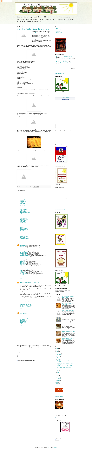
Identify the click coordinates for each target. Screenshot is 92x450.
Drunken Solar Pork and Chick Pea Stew (64, 368)
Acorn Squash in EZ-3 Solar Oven (68, 310)
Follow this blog (65, 99)
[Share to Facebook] (37, 187)
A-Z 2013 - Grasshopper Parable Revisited (64, 56)
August (58, 359)
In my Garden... (59, 33)
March (58, 377)
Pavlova (37, 32)
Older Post (49, 350)
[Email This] (33, 187)
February (59, 378)
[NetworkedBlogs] (65, 97)
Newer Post (19, 350)
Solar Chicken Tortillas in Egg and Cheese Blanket (33, 29)
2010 (57, 382)
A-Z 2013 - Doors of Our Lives (61, 61)
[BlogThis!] (34, 187)
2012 (57, 350)
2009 (57, 383)
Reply (21, 240)
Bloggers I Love (59, 32)
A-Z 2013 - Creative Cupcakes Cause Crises (64, 62)
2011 (57, 351)
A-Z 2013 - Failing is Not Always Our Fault (63, 58)
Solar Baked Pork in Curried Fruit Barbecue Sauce (68, 297)
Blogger (55, 447)
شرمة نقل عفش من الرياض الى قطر (26, 306)
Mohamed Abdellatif (24, 282)
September (59, 357)
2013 (57, 348)
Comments (59, 127)
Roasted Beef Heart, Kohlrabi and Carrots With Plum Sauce (68, 339)
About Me (58, 31)
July (58, 370)
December (59, 353)
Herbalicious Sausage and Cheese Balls (64, 365)
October (58, 356)
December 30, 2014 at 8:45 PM (30, 194)
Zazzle (64, 209)
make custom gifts (58, 209)
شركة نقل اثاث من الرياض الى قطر (26, 305)
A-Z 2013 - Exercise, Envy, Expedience (63, 60)
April (58, 375)
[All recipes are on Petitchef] (59, 391)
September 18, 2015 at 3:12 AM (29, 243)
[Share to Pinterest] (38, 187)
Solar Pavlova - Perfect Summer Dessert (64, 367)
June (58, 372)
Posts (58, 125)
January (58, 380)
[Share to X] (36, 187)
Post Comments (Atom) (26, 352)
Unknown (22, 243)
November (59, 354)
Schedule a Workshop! (60, 29)
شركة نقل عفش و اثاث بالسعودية (25, 304)
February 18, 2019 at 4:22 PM (33, 282)
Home (34, 350)
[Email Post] (30, 186)
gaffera (48, 447)
